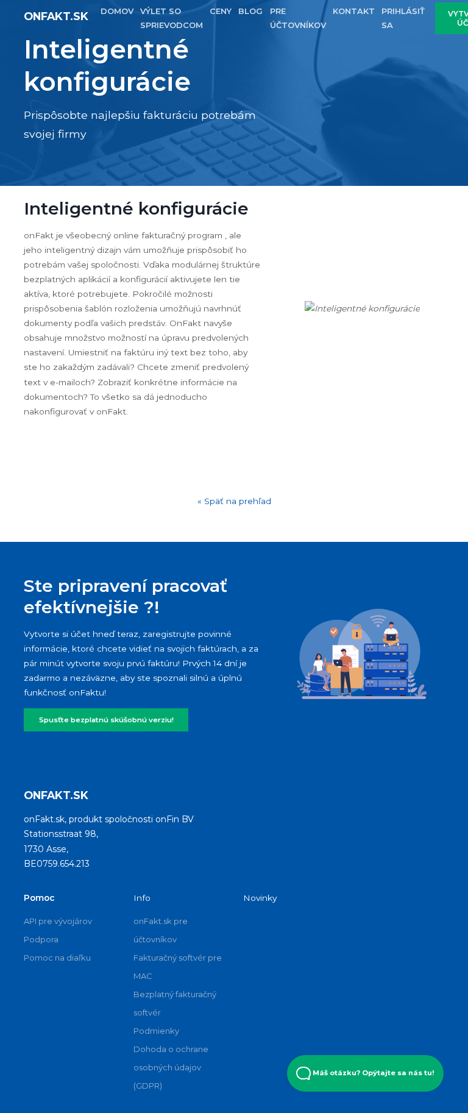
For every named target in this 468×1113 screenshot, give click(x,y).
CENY (221, 11)
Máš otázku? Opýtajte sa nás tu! (372, 1073)
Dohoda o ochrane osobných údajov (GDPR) (170, 1067)
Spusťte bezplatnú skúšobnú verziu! (106, 720)
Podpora (41, 939)
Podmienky (156, 1031)
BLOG (250, 11)
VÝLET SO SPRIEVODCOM (171, 18)
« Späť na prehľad (234, 501)
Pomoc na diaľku (57, 957)
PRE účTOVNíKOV (298, 18)
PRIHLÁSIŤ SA (403, 18)
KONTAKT (354, 11)
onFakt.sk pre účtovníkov (160, 930)
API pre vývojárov (58, 921)
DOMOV (117, 11)
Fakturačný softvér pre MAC (177, 967)
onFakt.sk (56, 16)
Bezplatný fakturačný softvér (174, 1003)
